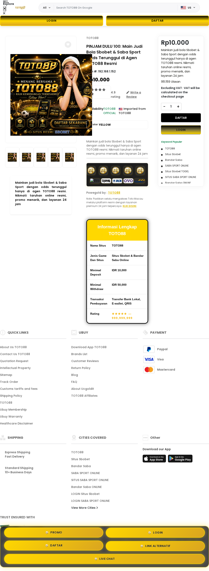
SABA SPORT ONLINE (85, 473)
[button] (68, 44)
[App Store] (155, 460)
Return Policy (80, 368)
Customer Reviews (85, 361)
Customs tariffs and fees (19, 389)
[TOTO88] (20, 7)
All (45, 7)
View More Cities (83, 508)
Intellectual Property (15, 368)
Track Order (9, 382)
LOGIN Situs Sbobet (85, 494)
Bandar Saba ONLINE (86, 487)
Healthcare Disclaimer (16, 423)
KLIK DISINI (129, 206)
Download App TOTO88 (89, 347)
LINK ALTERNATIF (158, 545)
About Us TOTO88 (13, 347)
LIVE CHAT (107, 557)
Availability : (94, 111)
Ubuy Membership (13, 410)
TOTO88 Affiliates (84, 396)
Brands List (79, 354)
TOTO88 (92, 38)
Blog (74, 375)
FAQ (74, 382)
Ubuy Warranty (11, 416)
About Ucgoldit (82, 389)
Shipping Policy (11, 396)
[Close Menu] (4, 8)
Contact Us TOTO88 (15, 354)
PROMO (56, 533)
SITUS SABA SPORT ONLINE (90, 480)
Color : (101, 125)
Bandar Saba (81, 466)
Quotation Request (14, 361)
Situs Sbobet (80, 459)
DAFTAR (181, 118)
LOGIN (52, 21)
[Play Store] (180, 460)
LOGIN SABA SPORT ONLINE (90, 501)
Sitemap (6, 375)
